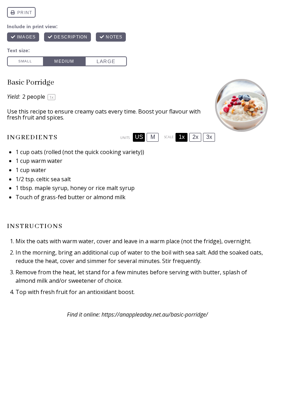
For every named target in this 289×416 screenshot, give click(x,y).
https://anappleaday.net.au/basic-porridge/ (155, 314)
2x (195, 137)
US (139, 137)
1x (182, 137)
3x (209, 137)
